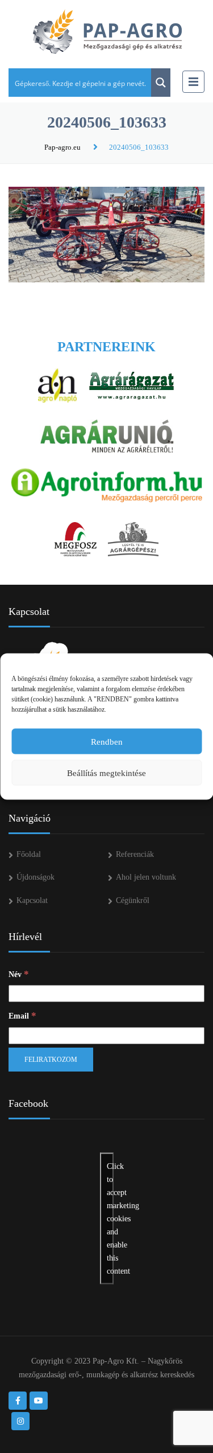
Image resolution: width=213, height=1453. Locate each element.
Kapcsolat (32, 900)
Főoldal (28, 854)
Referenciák (135, 854)
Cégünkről (132, 900)
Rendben (107, 741)
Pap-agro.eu (62, 147)
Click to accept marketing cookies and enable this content (110, 1218)
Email (22, 1015)
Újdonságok (35, 877)
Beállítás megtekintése (106, 772)
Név (19, 973)
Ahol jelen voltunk (146, 877)
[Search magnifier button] (160, 82)
